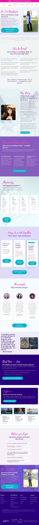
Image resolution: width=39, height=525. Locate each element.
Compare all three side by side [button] (19, 272)
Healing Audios (23, 499)
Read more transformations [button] (19, 325)
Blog (21, 503)
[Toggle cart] (36, 5)
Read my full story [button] (25, 132)
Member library (33, 501)
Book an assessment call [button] (19, 262)
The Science (3, 501)
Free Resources (23, 497)
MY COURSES (15, 519)
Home (2, 497)
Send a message (33, 497)
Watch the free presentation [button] (10, 30)
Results (2, 503)
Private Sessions (14, 497)
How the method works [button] (7, 220)
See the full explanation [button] (19, 170)
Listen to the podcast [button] (10, 401)
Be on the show (33, 499)
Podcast (22, 501)
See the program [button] (32, 263)
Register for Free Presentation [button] (12, 378)
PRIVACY (14, 521)
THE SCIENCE (10, 4)
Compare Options (14, 506)
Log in (31, 503)
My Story (2, 499)
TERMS (20, 519)
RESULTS (23, 4)
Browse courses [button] (7, 261)
